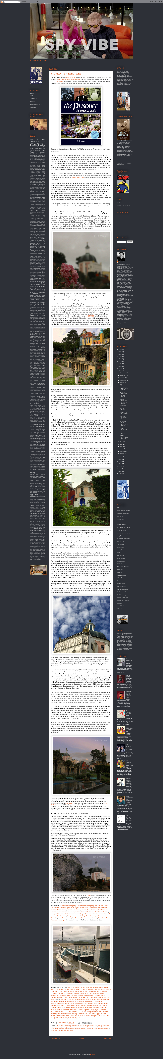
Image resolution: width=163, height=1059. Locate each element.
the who (41, 523)
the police (38, 518)
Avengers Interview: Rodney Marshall (79, 916)
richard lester (34, 457)
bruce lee (38, 191)
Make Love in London (77, 991)
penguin (32, 429)
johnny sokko (36, 336)
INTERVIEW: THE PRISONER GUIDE (124, 423)
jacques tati (37, 313)
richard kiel (42, 455)
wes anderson (41, 546)
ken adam (36, 342)
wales (71, 1030)
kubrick (43, 346)
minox (35, 390)
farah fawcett (33, 266)
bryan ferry (36, 193)
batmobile (37, 176)
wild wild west (37, 550)
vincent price (33, 542)
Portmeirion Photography (86, 906)
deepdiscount (42, 235)
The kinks (39, 153)
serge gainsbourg (40, 476)
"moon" (31, 139)
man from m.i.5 (38, 365)
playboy (35, 441)
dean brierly (42, 234)
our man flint (39, 418)
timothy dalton (38, 528)
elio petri (36, 259)
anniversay (42, 163)
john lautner (39, 331)
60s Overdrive (64, 991)
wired (38, 553)
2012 (120, 466)
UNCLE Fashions (91, 997)
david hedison (33, 230)
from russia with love (37, 278)
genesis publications (39, 281)
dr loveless (41, 246)
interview (58, 1028)
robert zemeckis (38, 463)
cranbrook (43, 219)
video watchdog (40, 540)
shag (39, 477)
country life (33, 218)
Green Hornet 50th (60, 1001)
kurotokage (32, 347)
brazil (37, 188)
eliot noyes (42, 259)
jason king (33, 320)
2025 (120, 351)
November (123, 375)
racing (43, 448)
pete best (33, 432)
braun (33, 188)
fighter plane (42, 269)
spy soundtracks (41, 492)
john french (33, 331)
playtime (40, 441)
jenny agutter (33, 324)
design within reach (36, 240)
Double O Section (121, 530)
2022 (120, 359)
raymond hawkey (40, 451)
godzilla (41, 292)
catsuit (39, 201)
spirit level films (34, 491)
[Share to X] (87, 1023)
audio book (38, 169)
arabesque (33, 166)
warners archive (34, 546)
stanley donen (39, 496)
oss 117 (33, 417)
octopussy (34, 412)
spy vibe (57, 1030)
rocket (43, 463)
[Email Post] (78, 1023)
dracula (32, 250)
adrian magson (33, 158)
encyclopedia (39, 260)
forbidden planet (40, 272)
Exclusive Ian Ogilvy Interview (80, 1007)
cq (44, 218)
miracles (39, 390)
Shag (118, 580)
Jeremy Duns (120, 550)
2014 (120, 461)
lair (42, 347)
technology (42, 507)
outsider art (37, 420)
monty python (41, 396)
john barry (35, 330)
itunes (38, 311)
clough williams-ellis (91, 1026)
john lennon (38, 333)
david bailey (33, 228)
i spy (34, 304)
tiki (44, 525)
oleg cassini (40, 412)
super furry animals (40, 500)
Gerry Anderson (121, 536)
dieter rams (40, 241)
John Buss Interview (64, 918)
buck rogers (42, 193)
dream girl (37, 250)
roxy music (35, 467)
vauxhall (40, 536)
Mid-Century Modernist (123, 566)
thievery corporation (40, 524)
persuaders (42, 430)
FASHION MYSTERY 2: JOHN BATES (123, 394)
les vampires (42, 352)
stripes (43, 499)
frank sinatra (42, 274)
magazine (36, 363)
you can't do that (34, 556)
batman (32, 176)
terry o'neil (34, 510)
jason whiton (65, 1028)
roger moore (41, 464)
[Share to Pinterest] (91, 1023)
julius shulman (37, 337)
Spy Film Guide (66, 999)
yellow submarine (34, 555)
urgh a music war (41, 533)
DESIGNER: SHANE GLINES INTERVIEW (129, 694)
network (43, 406)
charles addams (41, 203)
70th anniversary (41, 141)
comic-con (42, 213)
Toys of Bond (120, 606)
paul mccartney (40, 426)
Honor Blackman (35, 146)
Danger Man (120, 522)
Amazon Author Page (35, 104)
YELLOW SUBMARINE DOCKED (129, 728)
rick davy (106, 1028)
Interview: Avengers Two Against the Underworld (72, 912)
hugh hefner (36, 302)
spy (44, 491)
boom (36, 185)
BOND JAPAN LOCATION (124, 413)
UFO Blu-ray (63, 1018)
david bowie (41, 228)
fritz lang (42, 276)
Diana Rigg (33, 145)
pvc (44, 447)
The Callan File (91, 999)
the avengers (41, 512)
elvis (31, 260)
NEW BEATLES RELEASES (129, 817)
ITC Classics (120, 544)
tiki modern (33, 527)
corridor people (40, 217)
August (122, 382)
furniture (32, 279)
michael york (33, 386)
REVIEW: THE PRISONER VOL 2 (124, 388)
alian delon (39, 160)
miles (41, 389)
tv (42, 530)
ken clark (42, 342)
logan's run (33, 358)
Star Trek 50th (71, 1001)
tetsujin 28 (40, 510)
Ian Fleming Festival (76, 1010)
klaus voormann (37, 344)
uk (44, 532)
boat (44, 184)
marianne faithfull (34, 371)
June (121, 441)
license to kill (41, 353)
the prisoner (65, 1030)
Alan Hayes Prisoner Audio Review (82, 908)
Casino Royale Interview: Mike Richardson (89, 914)
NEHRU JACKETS (128, 745)
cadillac (37, 195)
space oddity (41, 486)
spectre (32, 489)
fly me (34, 272)
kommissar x (34, 346)
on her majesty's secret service (37, 414)
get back (37, 288)
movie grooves (39, 400)
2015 (120, 459)
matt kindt (39, 377)
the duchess (33, 515)
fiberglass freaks (34, 269)
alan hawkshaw (38, 159)
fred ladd (39, 275)
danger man (42, 222)
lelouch (40, 350)
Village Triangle (64, 989)
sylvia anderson (40, 505)
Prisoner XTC (85, 910)
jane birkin (42, 317)
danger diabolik (34, 222)
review (32, 454)
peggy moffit (41, 428)
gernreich (32, 286)
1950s (43, 139)
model (36, 393)
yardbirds (43, 553)
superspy (43, 502)
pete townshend (41, 432)
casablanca (32, 200)
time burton (39, 527)
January (122, 453)
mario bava (42, 371)
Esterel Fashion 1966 (63, 1007)
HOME (118, 202)
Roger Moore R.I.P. (76, 989)
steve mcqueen (38, 499)
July (121, 385)
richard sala (41, 457)
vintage (39, 542)
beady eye (32, 178)
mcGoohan (42, 380)
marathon (36, 370)
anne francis (34, 163)
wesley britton (33, 547)
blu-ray (34, 184)
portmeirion (99, 1028)
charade (35, 203)
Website (32, 93)
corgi (44, 215)
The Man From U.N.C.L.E (123, 597)
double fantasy (41, 244)
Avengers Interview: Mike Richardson (63, 914)
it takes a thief (37, 310)
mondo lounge (38, 394)
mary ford (37, 374)
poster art (36, 444)
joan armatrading (39, 328)
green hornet (41, 293)
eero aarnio (38, 256)
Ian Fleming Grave (81, 1003)
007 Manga (74, 1014)
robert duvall (42, 460)
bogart (31, 185)
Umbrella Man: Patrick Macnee (98, 912)
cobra (38, 208)
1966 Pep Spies (72, 995)
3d (36, 141)
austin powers (40, 171)
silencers (32, 482)
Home (81, 1039)
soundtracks (41, 485)
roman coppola (41, 466)
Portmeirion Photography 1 (69, 906)
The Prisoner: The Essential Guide (69, 79)
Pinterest (121, 164)
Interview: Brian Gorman (58, 910)
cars (37, 198)
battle (41, 176)
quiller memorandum (35, 448)
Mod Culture (120, 569)
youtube (36, 558)
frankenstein (33, 275)
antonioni (32, 165)
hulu (31, 304)
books (82, 1026)
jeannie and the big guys (39, 323)
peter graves (39, 433)
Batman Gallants (98, 987)
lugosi (41, 362)
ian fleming (41, 304)
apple (43, 165)
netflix (38, 406)
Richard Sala (120, 578)
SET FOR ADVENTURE (123, 205)
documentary (33, 244)
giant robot (33, 289)
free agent (37, 276)
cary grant (42, 198)
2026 (120, 349)
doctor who (41, 243)
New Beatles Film (92, 1005)
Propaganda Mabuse (72, 993)
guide (52, 1028)
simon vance (41, 482)
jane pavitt (39, 318)
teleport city (33, 508)
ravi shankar (36, 450)
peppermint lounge (40, 429)
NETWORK (90, 316)
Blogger (92, 1054)
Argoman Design (89, 1010)
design (100, 1026)
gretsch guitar (34, 295)
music (37, 403)
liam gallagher (34, 353)
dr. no (43, 249)
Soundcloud (33, 98)
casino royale (39, 200)
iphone (34, 309)
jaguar (43, 313)
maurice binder (39, 379)
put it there (39, 447)
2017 (120, 371)
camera (35, 197)
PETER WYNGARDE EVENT (124, 437)
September (123, 380)
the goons (40, 515)
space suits (41, 488)
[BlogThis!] (85, 1023)
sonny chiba (42, 483)
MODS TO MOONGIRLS (129, 660)
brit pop (40, 190)
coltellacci (43, 210)
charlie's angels (34, 204)
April (121, 446)
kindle (43, 343)
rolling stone (33, 466)
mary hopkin (42, 374)
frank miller (35, 274)
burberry (32, 194)
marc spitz (42, 370)
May (121, 444)
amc (36, 162)
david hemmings (41, 230)
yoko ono (42, 555)
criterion (43, 221)
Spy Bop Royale (121, 583)
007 (37, 139)
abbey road (37, 155)
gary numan (38, 279)
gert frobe (32, 288)
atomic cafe (42, 168)
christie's (32, 205)
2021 (120, 361)
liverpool (43, 356)
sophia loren (33, 485)
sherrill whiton (34, 480)
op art (36, 415)
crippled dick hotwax (35, 221)
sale (39, 469)
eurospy (32, 263)
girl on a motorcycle (40, 290)
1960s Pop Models (86, 987)
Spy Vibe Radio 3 (88, 989)
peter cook (33, 433)
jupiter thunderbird (37, 339)
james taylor (37, 317)
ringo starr (40, 458)
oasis (39, 411)
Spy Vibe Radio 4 (73, 987)
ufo (42, 532)
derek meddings (34, 238)
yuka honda (41, 558)
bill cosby (38, 181)
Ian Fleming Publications (123, 538)
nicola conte (37, 409)
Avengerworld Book (84, 1014)
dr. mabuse (38, 249)
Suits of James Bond (122, 589)
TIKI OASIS (123, 406)
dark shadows (34, 224)
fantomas (42, 265)
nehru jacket (33, 406)
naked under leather (35, 405)
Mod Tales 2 (61, 1005)
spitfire (40, 491)
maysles (36, 380)
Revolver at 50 (92, 1003)
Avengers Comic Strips (64, 997)
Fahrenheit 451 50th (86, 993)
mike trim (36, 389)
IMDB (31, 96)
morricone (33, 399)
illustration (33, 306)
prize (34, 445)
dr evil (36, 246)
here (89, 895)
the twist (37, 523)
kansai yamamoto (34, 340)
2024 (120, 354)
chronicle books (35, 207)
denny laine (33, 237)
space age (33, 486)
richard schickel (33, 458)
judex (31, 337)
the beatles (33, 513)
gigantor (39, 289)
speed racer (38, 489)
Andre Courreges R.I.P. (93, 1016)
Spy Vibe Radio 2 (90, 991)
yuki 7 (31, 559)
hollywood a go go (35, 301)
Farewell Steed (92, 918)
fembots (34, 268)
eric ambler (41, 262)
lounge (40, 360)
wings (31, 553)
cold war (34, 210)
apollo (38, 165)
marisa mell (39, 373)
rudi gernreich (33, 469)
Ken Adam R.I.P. (60, 1012)
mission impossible (35, 391)
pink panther (33, 439)
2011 (120, 468)
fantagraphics (33, 265)
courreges (40, 218)
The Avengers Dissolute (123, 592)
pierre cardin (41, 438)
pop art (38, 442)
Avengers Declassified (123, 513)
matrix (43, 376)
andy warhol (41, 162)
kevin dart (38, 343)
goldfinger (35, 293)
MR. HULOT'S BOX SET (128, 712)
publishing (32, 447)
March (122, 449)
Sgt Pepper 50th (100, 989)
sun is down (33, 500)
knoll (44, 344)
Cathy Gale (33, 143)
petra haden (40, 436)
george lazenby (40, 284)
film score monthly (38, 271)
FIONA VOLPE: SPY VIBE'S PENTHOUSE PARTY (129, 799)
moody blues (34, 397)
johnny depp (38, 334)
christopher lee (40, 205)
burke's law (37, 194)
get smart (42, 288)
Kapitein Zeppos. (121, 558)
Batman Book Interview (85, 995)
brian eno (42, 188)
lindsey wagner (34, 356)
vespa (36, 537)
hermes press (34, 299)
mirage (43, 390)
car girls (32, 198)
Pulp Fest (119, 572)
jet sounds (36, 327)
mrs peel (36, 402)
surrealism (33, 504)
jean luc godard (37, 321)
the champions (41, 513)
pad (36, 421)
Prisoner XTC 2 (95, 910)
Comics (89, 1012)
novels (35, 411)
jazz (31, 321)
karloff (41, 340)
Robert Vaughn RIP (79, 997)
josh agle (43, 336)
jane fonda (33, 318)
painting (40, 421)
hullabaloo (42, 302)
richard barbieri (37, 454)
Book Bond (120, 516)
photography (91, 1028)
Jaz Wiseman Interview (79, 918)
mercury (43, 381)
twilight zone (37, 532)
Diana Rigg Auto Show (99, 1014)
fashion (39, 266)
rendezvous (42, 452)
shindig (43, 480)
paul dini (32, 426)
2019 (120, 366)
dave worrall (41, 227)
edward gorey (37, 254)
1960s (58, 1026)
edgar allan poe (38, 253)
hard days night (38, 296)
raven (31, 450)
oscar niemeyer (41, 415)
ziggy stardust (37, 559)
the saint (39, 520)
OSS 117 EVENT (122, 409)
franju (31, 274)
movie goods (33, 400)
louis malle (35, 360)
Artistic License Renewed (123, 510)
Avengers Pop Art (74, 1018)
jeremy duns (41, 324)
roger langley (33, 464)
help (35, 298)
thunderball (33, 525)
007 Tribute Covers (97, 1007)
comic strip (37, 213)
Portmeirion (59, 81)
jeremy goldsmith (34, 326)
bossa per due (39, 187)
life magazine (33, 355)
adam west (33, 156)
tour (44, 528)
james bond (35, 315)
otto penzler (41, 417)
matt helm (33, 377)
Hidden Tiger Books (78, 177)
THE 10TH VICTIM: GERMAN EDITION (128, 781)
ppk (40, 444)
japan (43, 318)
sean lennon (41, 472)
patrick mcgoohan (80, 1028)
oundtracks (32, 418)
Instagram (33, 107)
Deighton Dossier (121, 524)
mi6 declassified (41, 383)
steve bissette (37, 498)
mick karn (39, 386)
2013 (120, 464)
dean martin (34, 235)
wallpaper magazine (35, 545)
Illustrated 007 (120, 541)
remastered (33, 452)
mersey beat (33, 383)
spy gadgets (33, 492)
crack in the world (35, 219)
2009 (120, 473)
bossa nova (33, 187)
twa (44, 530)
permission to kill (34, 430)
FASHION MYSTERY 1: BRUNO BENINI (123, 401)
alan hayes (75, 1026)
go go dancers (34, 292)
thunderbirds (40, 525)
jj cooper (32, 328)
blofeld (40, 182)
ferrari (38, 268)
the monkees (38, 516)
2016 (120, 456)
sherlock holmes (40, 479)
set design (33, 477)
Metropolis (37, 150)
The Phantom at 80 (63, 1014)
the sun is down (39, 521)
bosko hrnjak (41, 185)
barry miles (41, 175)
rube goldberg (42, 467)
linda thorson (41, 355)
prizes (38, 445)
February (122, 451)
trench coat (33, 530)
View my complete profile (123, 323)
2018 (120, 368)
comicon (32, 215)
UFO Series (120, 609)
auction (32, 169)
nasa (44, 405)
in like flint (39, 306)
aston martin (41, 166)
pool (35, 442)
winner (35, 553)
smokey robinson (34, 483)
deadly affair (36, 234)
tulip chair (38, 530)
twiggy (31, 532)
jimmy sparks (42, 327)
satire (37, 471)
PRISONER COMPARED (123, 417)
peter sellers (38, 435)
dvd (35, 251)
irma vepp (39, 309)
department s (41, 237)
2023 (120, 356)
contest (38, 215)
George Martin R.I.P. (73, 1012)
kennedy (32, 343)
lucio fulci (36, 362)
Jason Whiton (123, 262)
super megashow (34, 502)
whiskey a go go (37, 549)
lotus (31, 360)
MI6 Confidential (121, 564)
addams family (41, 156)
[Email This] (83, 1023)
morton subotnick (41, 399)
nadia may (42, 403)
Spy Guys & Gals (121, 586)
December (123, 373)
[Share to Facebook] (89, 1023)
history (43, 299)
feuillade (43, 268)
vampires (41, 534)
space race (33, 488)
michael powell (41, 384)
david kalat (32, 231)
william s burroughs (40, 552)
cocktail (43, 208)
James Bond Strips (58, 993)
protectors (42, 445)
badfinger (38, 172)
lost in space (41, 359)
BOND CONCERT (123, 428)
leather (36, 350)
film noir (32, 271)
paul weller (33, 428)
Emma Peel (41, 145)
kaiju (44, 339)
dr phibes (39, 247)
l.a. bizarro (38, 347)
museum (32, 403)
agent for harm (41, 158)
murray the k (42, 402)
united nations (33, 533)
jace (42, 311)
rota (31, 467)
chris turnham (41, 204)
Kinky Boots (38, 148)
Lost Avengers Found (78, 999)
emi (34, 260)
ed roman (39, 251)
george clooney (34, 282)
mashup (39, 376)
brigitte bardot (33, 190)
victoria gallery (38, 539)
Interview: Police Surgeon (62, 908)
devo (44, 240)
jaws (44, 320)
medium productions (35, 381)
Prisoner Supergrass (73, 910)
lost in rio (35, 359)
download (32, 246)
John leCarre (120, 555)
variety (35, 536)
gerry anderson (40, 286)
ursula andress (34, 534)
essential (106, 1026)
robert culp (36, 460)
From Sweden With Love (123, 533)
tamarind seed (34, 507)
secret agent (34, 474)
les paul (37, 352)
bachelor (32, 172)
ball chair (37, 174)
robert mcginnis (35, 461)
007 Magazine (120, 508)
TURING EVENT (122, 432)
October (122, 377)
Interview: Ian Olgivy (100, 908)
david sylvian (39, 231)
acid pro (43, 155)
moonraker (42, 397)
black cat (36, 182)
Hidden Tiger (69, 803)
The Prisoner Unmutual (123, 600)
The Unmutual (70, 77)
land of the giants (38, 349)
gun (39, 295)
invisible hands (36, 307)
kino (31, 344)
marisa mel (33, 373)
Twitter (129, 163)
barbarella (42, 174)
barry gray (33, 175)
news (72, 1028)
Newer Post (55, 1039)
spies (52, 1030)
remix (37, 452)
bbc (44, 176)
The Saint (119, 603)
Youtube (32, 101)
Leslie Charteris (121, 561)
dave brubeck (38, 225)
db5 (35, 232)
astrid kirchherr (34, 168)
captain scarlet (41, 197)
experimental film (40, 263)
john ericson (42, 330)
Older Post (107, 1039)
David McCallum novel (78, 1016)
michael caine (33, 384)
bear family (38, 178)
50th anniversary (66, 1026)
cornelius (32, 217)
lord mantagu (39, 358)
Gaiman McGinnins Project (65, 1003)
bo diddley (40, 184)
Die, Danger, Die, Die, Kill (123, 527)
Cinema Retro (41, 143)
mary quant (33, 376)
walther (43, 545)
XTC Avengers (61, 995)
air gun (31, 159)
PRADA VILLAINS (128, 676)
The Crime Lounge (122, 594)
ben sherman (38, 179)
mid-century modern (37, 386)
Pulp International (121, 575)
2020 (120, 363)
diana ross (33, 241)
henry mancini (41, 298)
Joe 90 (118, 552)
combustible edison (35, 212)
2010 (120, 471)
